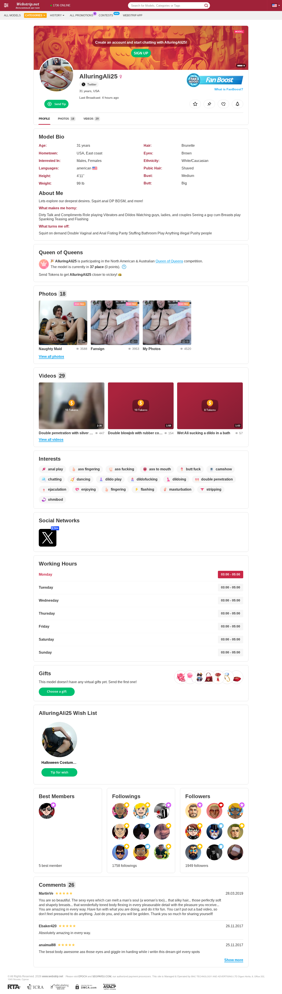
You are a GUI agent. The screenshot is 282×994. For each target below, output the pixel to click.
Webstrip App (132, 15)
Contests (106, 15)
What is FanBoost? (228, 89)
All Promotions (81, 15)
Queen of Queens (169, 261)
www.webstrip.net (52, 976)
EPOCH (82, 976)
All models (12, 15)
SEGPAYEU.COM (101, 976)
